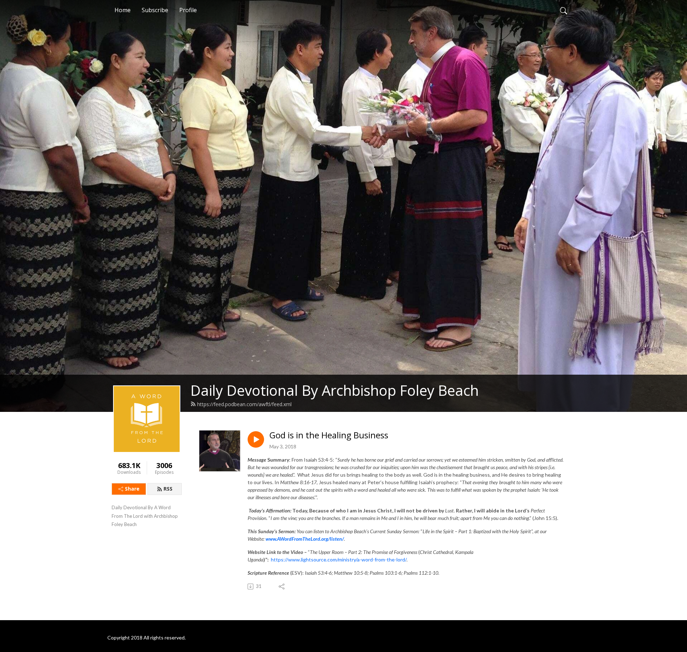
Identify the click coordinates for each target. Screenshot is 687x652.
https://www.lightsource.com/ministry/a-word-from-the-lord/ (338, 559)
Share (132, 488)
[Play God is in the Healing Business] (256, 439)
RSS (168, 488)
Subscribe (155, 10)
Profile (188, 10)
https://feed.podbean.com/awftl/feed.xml (244, 404)
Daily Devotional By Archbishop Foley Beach (334, 390)
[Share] (282, 586)
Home (122, 10)
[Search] (563, 10)
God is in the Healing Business (328, 435)
